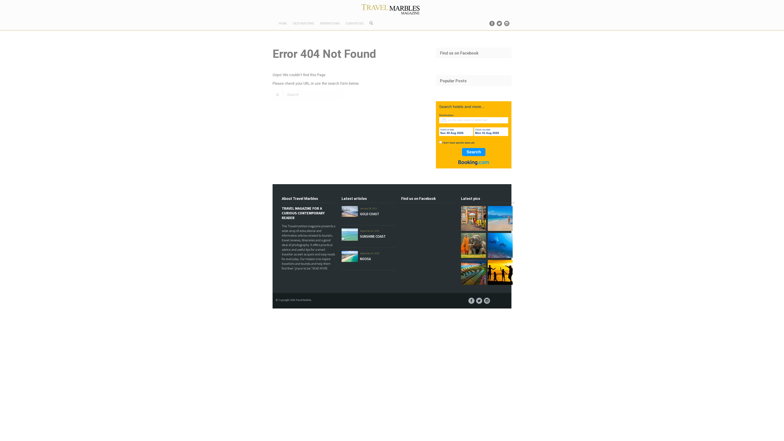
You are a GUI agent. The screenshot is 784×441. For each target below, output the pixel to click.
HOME (283, 23)
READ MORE (320, 268)
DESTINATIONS (303, 23)
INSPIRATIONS (330, 23)
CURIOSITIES (354, 23)
